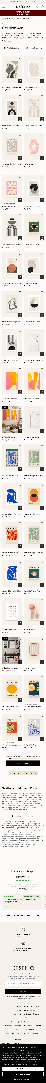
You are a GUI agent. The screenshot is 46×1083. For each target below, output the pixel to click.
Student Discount (15, 1029)
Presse (19, 1010)
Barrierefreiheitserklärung (12, 1026)
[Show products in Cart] (42, 6)
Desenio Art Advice (31, 1006)
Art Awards (18, 1040)
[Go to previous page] (10, 773)
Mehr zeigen (22, 763)
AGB (25, 1018)
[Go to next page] (36, 773)
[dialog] (23, 1063)
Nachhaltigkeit (16, 1022)
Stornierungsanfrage (32, 1029)
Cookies (27, 1022)
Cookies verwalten (31, 1033)
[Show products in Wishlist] (37, 6)
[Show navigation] (3, 6)
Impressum (18, 1014)
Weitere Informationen (30, 1064)
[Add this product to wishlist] (20, 58)
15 (31, 773)
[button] (23, 1079)
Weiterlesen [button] (7, 41)
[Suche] (8, 6)
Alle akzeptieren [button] (23, 1069)
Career (19, 1018)
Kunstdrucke (14, 19)
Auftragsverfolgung (31, 1014)
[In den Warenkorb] (20, 81)
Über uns (18, 1006)
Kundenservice (30, 1010)
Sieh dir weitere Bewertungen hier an (23, 915)
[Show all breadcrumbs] (4, 19)
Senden (23, 992)
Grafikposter (26, 19)
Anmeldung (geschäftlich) (12, 1044)
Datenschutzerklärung (20, 997)
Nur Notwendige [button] (23, 1074)
